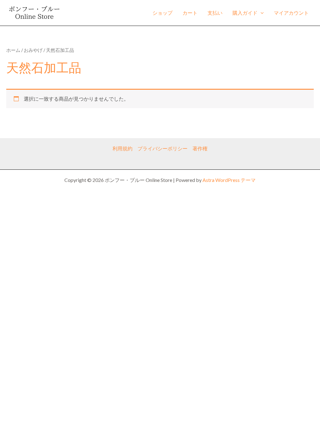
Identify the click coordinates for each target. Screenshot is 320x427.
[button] (261, 13)
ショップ (162, 13)
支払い (215, 13)
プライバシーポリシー (163, 148)
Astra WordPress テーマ (229, 180)
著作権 (200, 148)
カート (190, 13)
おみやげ (33, 50)
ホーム (13, 50)
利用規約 (122, 148)
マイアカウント (291, 13)
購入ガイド (245, 13)
